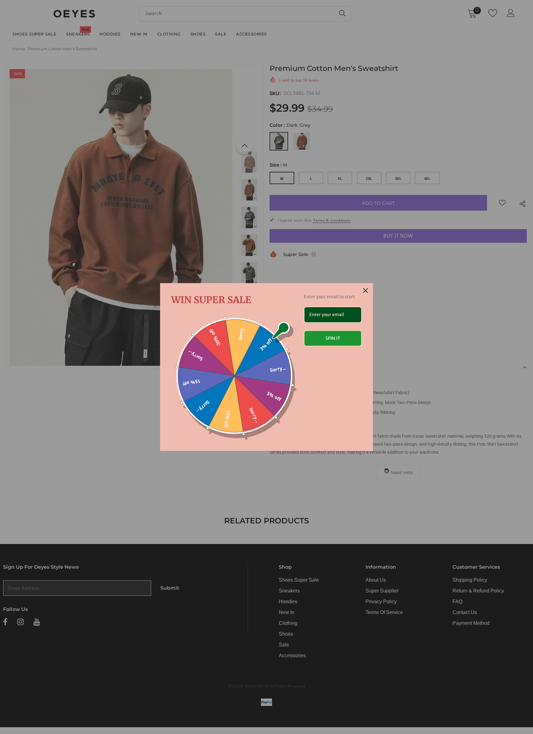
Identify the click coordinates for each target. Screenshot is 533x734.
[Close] (365, 290)
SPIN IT (332, 338)
